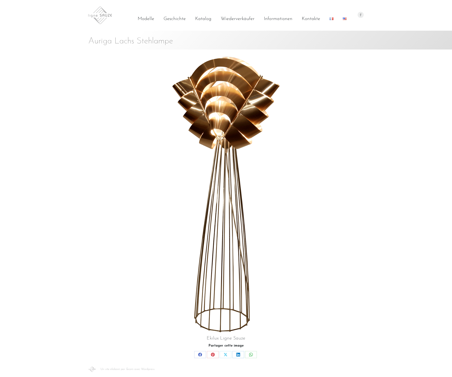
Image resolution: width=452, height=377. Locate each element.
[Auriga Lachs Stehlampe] (226, 194)
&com (129, 369)
